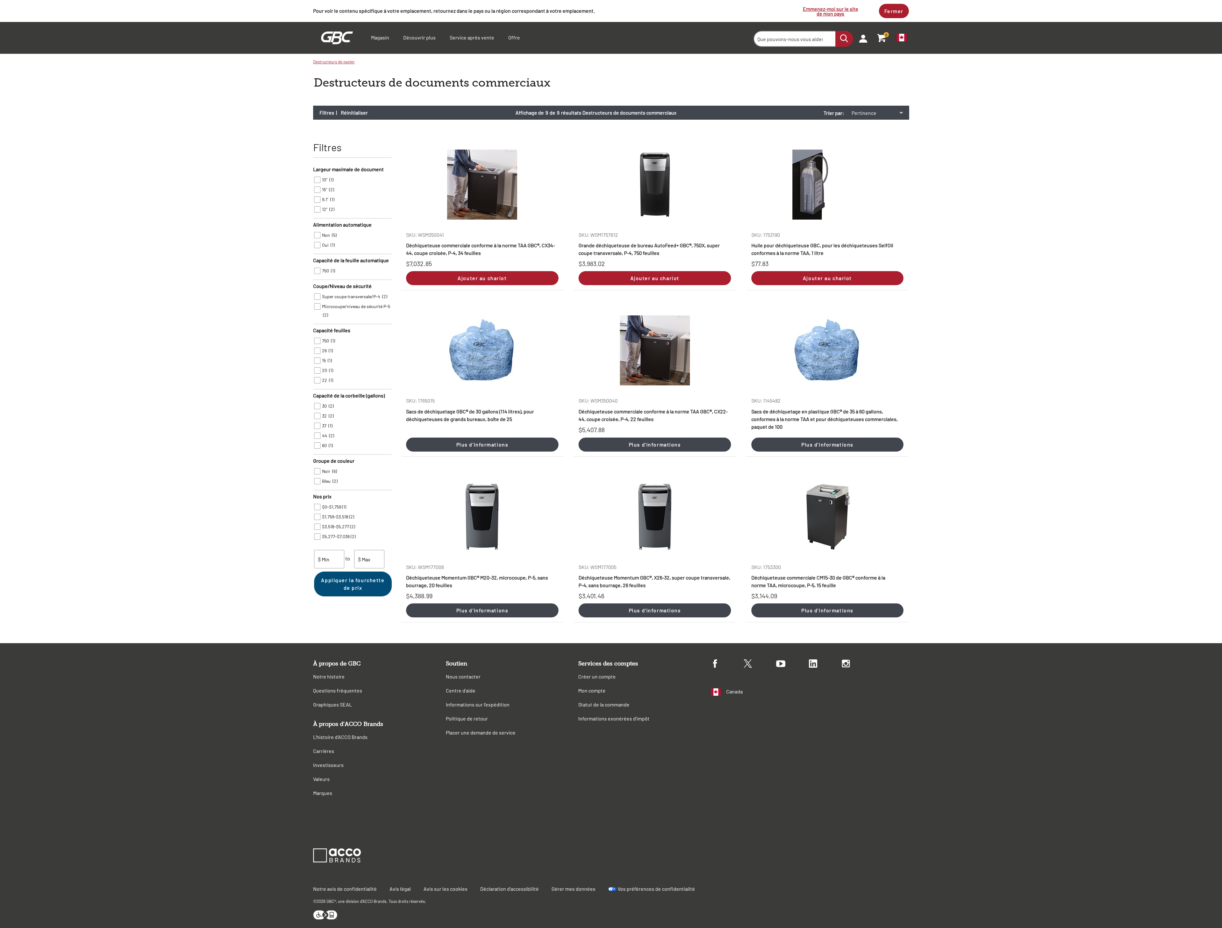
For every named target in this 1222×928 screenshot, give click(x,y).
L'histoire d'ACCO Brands (340, 737)
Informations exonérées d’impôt (614, 718)
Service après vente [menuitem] (472, 37)
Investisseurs (328, 765)
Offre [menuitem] (514, 37)
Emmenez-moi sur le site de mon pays (830, 11)
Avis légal (400, 889)
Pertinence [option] (864, 113)
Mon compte (592, 690)
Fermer (893, 11)
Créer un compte (597, 676)
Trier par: (834, 113)
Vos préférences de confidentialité (656, 889)
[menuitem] (861, 38)
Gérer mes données (573, 889)
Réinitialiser (354, 112)
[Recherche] (844, 39)
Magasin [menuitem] (380, 37)
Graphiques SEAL (332, 704)
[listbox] (878, 113)
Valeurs (321, 779)
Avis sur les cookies (445, 889)
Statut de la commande (603, 704)
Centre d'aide (460, 690)
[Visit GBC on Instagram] (858, 664)
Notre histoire (329, 676)
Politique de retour (467, 718)
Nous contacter (463, 676)
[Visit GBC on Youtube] (792, 664)
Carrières (323, 751)
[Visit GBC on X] (760, 664)
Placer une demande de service (481, 732)
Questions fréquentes (337, 690)
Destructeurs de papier (334, 61)
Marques (322, 793)
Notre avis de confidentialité (345, 889)
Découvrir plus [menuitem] (419, 37)
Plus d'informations (482, 444)
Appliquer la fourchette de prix (352, 584)
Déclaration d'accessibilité (509, 889)
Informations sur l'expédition (477, 704)
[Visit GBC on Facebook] (727, 664)
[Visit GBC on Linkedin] (825, 664)
